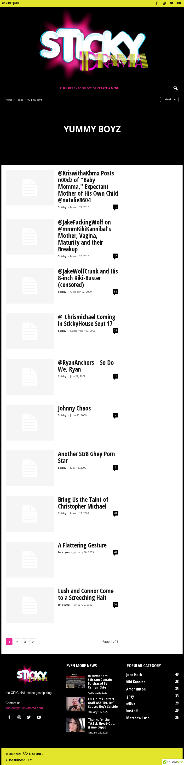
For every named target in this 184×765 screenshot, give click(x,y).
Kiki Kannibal (136, 681)
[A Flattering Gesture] (30, 560)
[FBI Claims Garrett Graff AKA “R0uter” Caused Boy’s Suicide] (75, 704)
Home (9, 99)
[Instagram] (164, 3)
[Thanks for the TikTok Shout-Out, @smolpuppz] (75, 725)
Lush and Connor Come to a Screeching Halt (86, 594)
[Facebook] (157, 3)
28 (115, 513)
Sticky (62, 207)
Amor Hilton (136, 689)
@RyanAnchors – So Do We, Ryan (86, 365)
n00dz (130, 703)
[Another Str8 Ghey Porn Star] (30, 468)
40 (115, 552)
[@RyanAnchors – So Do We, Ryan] (30, 377)
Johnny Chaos (74, 408)
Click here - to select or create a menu (89, 88)
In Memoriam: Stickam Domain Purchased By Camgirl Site (100, 681)
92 (115, 256)
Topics (20, 99)
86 (115, 291)
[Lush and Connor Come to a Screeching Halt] (30, 605)
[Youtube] (179, 3)
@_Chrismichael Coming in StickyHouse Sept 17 (86, 320)
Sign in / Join (10, 3)
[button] (175, 88)
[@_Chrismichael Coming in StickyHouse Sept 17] (30, 331)
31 (115, 376)
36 (115, 207)
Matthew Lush (138, 718)
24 (115, 330)
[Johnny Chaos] (30, 423)
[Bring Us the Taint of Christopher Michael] (30, 514)
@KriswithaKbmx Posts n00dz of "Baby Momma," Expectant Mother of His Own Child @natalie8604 (88, 186)
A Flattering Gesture (82, 545)
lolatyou (64, 552)
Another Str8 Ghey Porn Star (86, 457)
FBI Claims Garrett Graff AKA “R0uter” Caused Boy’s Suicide (103, 703)
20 (115, 604)
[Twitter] (171, 3)
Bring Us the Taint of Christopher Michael (83, 502)
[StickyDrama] (92, 45)
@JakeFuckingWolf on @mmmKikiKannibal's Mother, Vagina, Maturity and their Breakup (84, 235)
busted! (132, 710)
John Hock (134, 674)
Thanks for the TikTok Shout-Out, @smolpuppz (101, 723)
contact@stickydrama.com (24, 708)
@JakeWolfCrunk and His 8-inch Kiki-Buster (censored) (88, 278)
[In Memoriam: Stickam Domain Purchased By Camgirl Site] (75, 681)
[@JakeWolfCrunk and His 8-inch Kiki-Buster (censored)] (30, 286)
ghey (130, 696)
